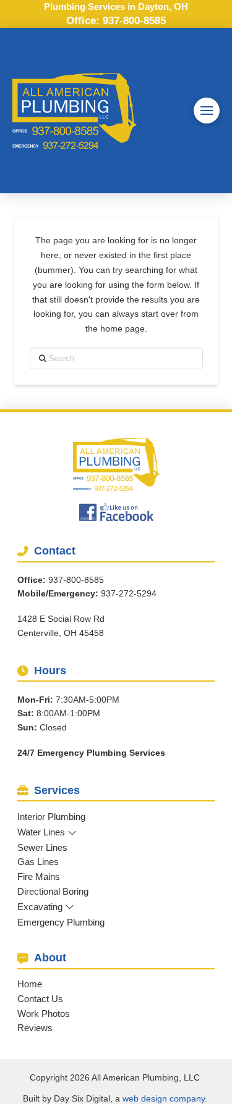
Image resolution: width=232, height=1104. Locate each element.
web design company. (164, 1098)
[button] (207, 110)
